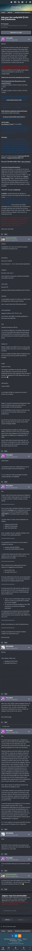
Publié (11, 40)
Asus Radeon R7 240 (7, 124)
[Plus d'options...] (29, 39)
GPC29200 (9, 646)
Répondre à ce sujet (16, 32)
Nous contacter (13, 940)
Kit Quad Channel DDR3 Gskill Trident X (14, 116)
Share (8, 919)
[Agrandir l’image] (7, 377)
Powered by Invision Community (16, 943)
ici (16, 497)
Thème (24, 939)
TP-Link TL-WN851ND (14, 189)
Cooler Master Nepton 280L (14, 100)
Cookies (20, 940)
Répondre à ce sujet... (10, 910)
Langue (19, 939)
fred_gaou (6, 23)
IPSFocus (13, 939)
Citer (6, 234)
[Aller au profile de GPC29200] (3, 647)
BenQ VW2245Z (26, 161)
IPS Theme (6, 939)
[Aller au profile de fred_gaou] (3, 39)
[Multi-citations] (2, 234)
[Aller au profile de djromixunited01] (3, 239)
